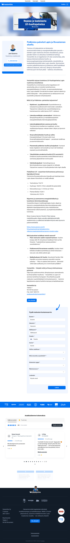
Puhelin (31, 336)
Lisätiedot (32, 375)
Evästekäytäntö (35, 535)
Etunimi (31, 316)
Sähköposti (33, 329)
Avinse (42, 541)
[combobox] (47, 352)
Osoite (31, 343)
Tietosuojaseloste (35, 533)
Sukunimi (32, 323)
